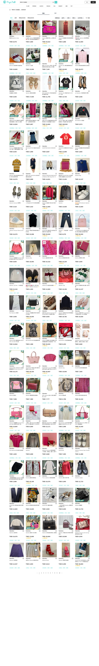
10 (59, 573)
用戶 (55, 13)
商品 (43, 13)
